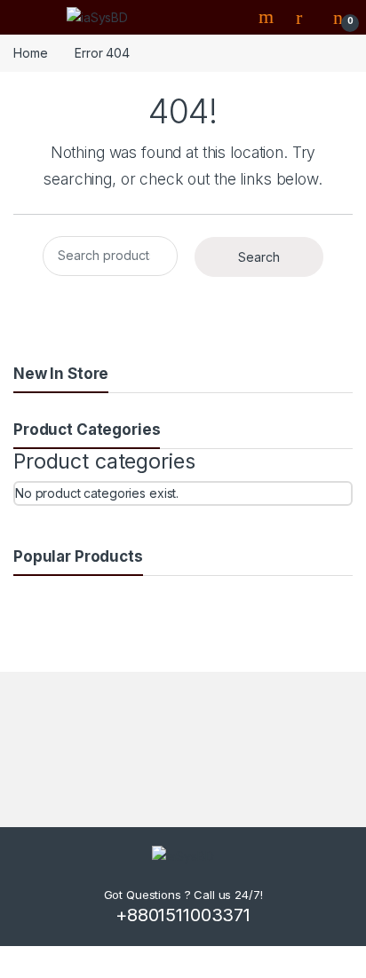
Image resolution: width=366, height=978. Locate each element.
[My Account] (305, 17)
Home (30, 52)
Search (268, 17)
